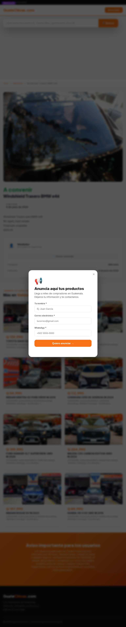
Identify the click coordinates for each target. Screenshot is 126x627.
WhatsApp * (40, 328)
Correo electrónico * (44, 315)
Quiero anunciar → (63, 343)
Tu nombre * (40, 303)
